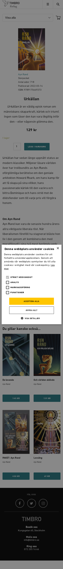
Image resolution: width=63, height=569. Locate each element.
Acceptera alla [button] (31, 301)
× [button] (57, 248)
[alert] (31, 284)
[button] (31, 318)
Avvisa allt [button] (31, 310)
